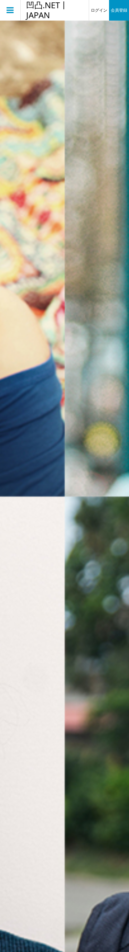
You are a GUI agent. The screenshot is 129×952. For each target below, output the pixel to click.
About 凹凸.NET (64, 504)
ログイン (99, 10)
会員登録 (119, 10)
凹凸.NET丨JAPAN (47, 10)
